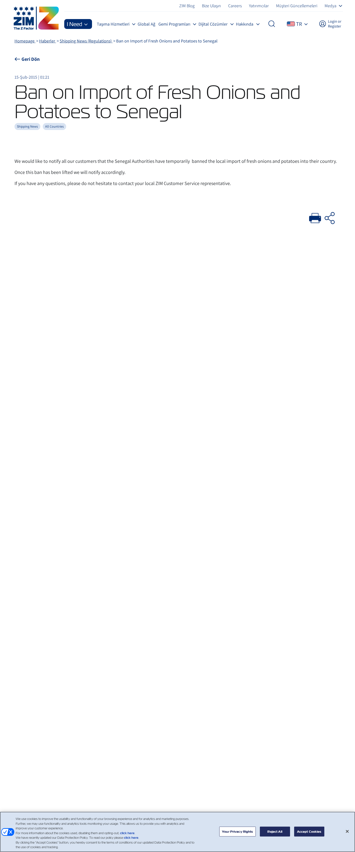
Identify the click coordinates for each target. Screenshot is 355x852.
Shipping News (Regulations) (86, 41)
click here (127, 833)
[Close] (347, 831)
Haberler (47, 41)
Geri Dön (30, 59)
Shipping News (27, 126)
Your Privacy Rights (237, 831)
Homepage (25, 41)
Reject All (274, 831)
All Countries (54, 126)
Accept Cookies (309, 831)
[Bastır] (315, 217)
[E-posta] (330, 217)
